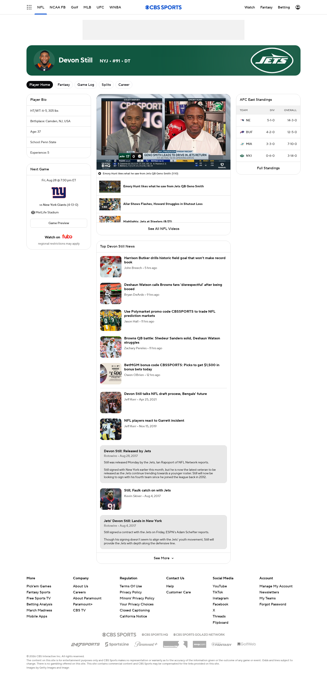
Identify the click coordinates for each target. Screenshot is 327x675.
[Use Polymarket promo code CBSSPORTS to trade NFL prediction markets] (110, 320)
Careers (79, 592)
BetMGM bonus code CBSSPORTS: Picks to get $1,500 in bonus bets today (171, 367)
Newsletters (269, 592)
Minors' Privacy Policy (137, 598)
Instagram (221, 598)
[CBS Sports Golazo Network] (199, 634)
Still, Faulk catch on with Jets (147, 490)
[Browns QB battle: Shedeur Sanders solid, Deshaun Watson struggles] (110, 347)
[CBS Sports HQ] (155, 634)
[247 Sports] (85, 643)
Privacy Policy (131, 592)
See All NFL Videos (163, 229)
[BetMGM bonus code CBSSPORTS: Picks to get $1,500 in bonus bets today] (110, 373)
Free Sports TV (38, 598)
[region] (163, 132)
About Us (80, 586)
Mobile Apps (36, 616)
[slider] (163, 156)
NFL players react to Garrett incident (154, 420)
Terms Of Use (131, 586)
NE (248, 120)
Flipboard (220, 622)
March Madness (39, 610)
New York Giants (54, 205)
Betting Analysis (39, 604)
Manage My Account (276, 586)
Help (170, 586)
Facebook (220, 604)
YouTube (220, 586)
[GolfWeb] (246, 644)
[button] (29, 7)
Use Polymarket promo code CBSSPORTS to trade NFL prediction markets (169, 313)
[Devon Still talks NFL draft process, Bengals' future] (110, 402)
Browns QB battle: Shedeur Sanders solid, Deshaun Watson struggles (172, 340)
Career (123, 85)
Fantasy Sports (38, 592)
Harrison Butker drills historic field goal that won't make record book (175, 260)
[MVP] (199, 642)
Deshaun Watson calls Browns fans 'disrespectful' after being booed (173, 287)
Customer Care (178, 592)
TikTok (218, 592)
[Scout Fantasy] (222, 644)
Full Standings (268, 168)
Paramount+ (83, 604)
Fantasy (64, 85)
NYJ (249, 156)
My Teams (267, 598)
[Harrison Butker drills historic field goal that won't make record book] (110, 266)
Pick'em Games (38, 586)
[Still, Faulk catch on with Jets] (110, 499)
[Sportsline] (117, 643)
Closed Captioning (135, 606)
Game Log (85, 85)
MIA (249, 144)
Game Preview (58, 223)
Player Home (39, 85)
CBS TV (79, 610)
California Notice (133, 612)
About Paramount (87, 598)
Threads (219, 616)
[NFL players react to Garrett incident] (110, 429)
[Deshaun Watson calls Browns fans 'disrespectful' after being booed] (110, 293)
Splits (106, 85)
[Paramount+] (146, 643)
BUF (249, 132)
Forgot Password (272, 604)
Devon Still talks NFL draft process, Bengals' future (165, 394)
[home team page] (59, 193)
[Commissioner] (175, 642)
